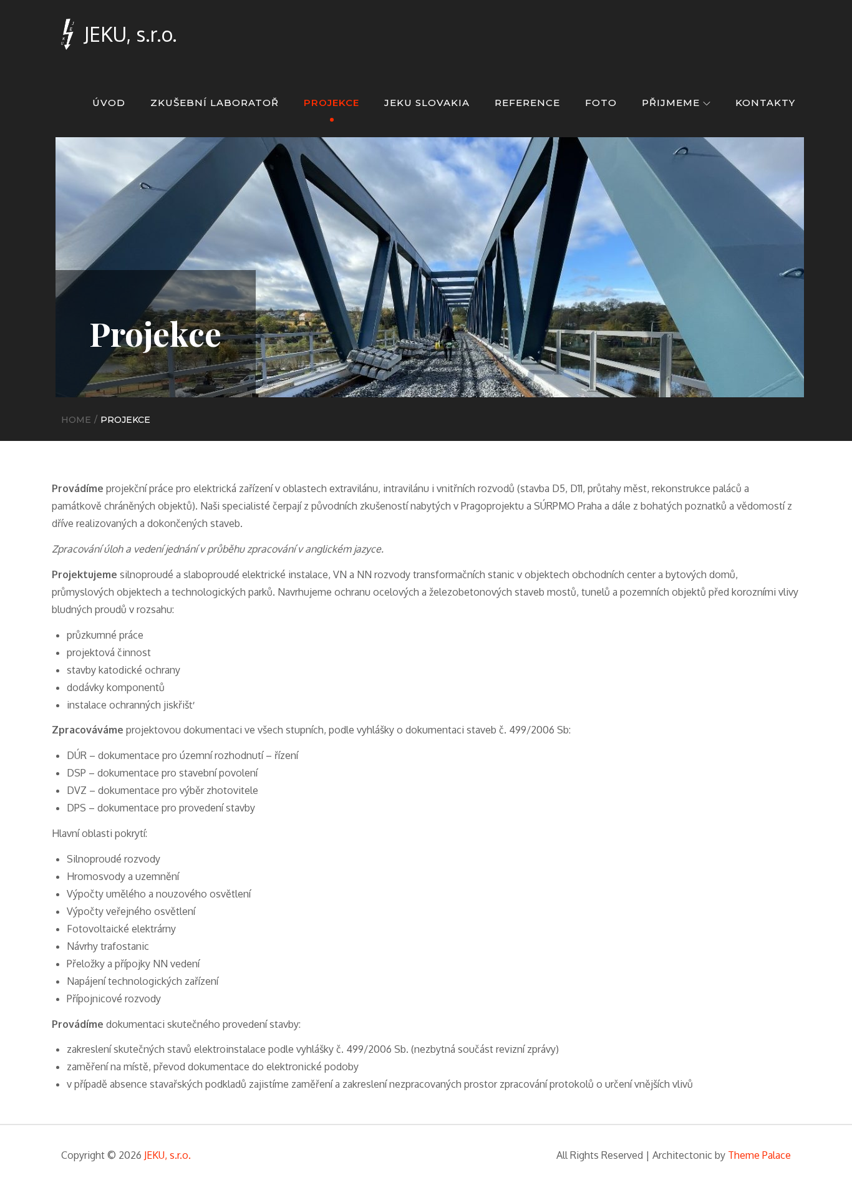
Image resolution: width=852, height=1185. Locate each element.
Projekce (331, 103)
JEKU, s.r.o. (130, 34)
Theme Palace (759, 1155)
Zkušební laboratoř (214, 103)
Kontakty (765, 103)
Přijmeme (671, 103)
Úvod (108, 103)
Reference (527, 103)
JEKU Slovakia (427, 103)
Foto (601, 103)
